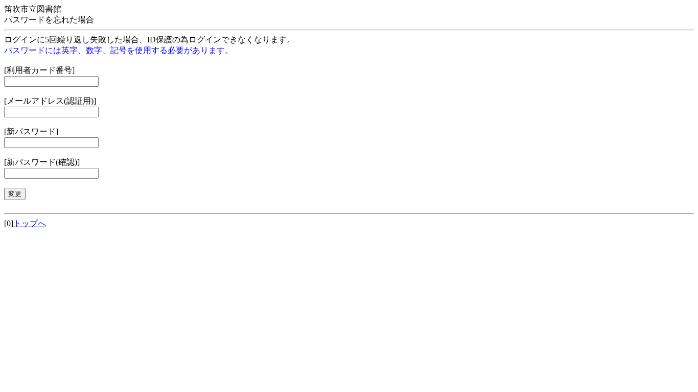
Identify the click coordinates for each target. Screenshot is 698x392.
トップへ (29, 223)
